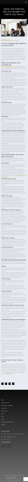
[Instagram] (10, 446)
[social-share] (2, 384)
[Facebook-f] (2, 446)
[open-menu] (26, 2)
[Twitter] (6, 446)
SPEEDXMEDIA (18, 477)
